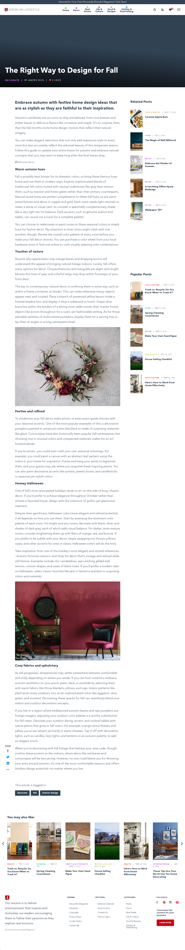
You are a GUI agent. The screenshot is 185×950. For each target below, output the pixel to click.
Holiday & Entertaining (126, 10)
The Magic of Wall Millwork (160, 140)
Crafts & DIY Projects (76, 864)
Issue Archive (104, 908)
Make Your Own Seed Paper (161, 336)
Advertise (73, 908)
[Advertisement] (155, 248)
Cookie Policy (75, 921)
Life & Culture (99, 10)
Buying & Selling (103, 864)
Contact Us (103, 913)
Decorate (12, 80)
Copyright (73, 913)
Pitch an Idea (104, 917)
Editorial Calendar (106, 904)
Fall (35, 793)
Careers (73, 926)
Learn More (165, 923)
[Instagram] (170, 903)
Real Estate (87, 10)
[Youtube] (177, 903)
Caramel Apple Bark (156, 117)
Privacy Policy (75, 917)
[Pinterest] (164, 903)
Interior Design (50, 793)
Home (66, 10)
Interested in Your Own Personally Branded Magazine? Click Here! (92, 2)
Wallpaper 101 (153, 210)
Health (10, 864)
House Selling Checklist (158, 359)
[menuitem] (65, 9)
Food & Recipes (111, 10)
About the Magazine (78, 904)
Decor (76, 10)
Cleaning (41, 864)
